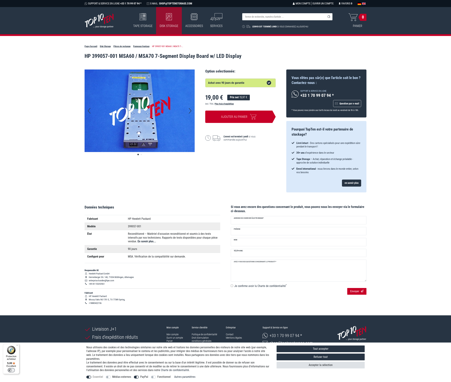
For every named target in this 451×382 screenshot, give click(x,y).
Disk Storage (169, 26)
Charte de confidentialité (175, 370)
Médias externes (121, 376)
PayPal (144, 376)
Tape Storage (143, 26)
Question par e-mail (349, 103)
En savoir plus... (147, 241)
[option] (326, 154)
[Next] (190, 111)
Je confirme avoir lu (260, 286)
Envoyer (354, 291)
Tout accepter (320, 348)
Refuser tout (321, 357)
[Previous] (89, 111)
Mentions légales (234, 337)
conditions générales (201, 340)
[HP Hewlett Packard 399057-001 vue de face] (138, 154)
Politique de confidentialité (204, 334)
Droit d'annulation (200, 337)
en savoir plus (352, 182)
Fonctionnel (164, 376)
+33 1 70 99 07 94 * (286, 335)
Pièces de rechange (122, 46)
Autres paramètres (184, 376)
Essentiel (98, 376)
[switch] (11, 370)
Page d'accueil (91, 46)
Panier (169, 340)
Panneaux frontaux (141, 46)
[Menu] (17, 346)
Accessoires (194, 26)
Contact (229, 334)
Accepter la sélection (321, 365)
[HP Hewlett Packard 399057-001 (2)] (141, 154)
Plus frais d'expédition (224, 104)
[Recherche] (328, 16)
